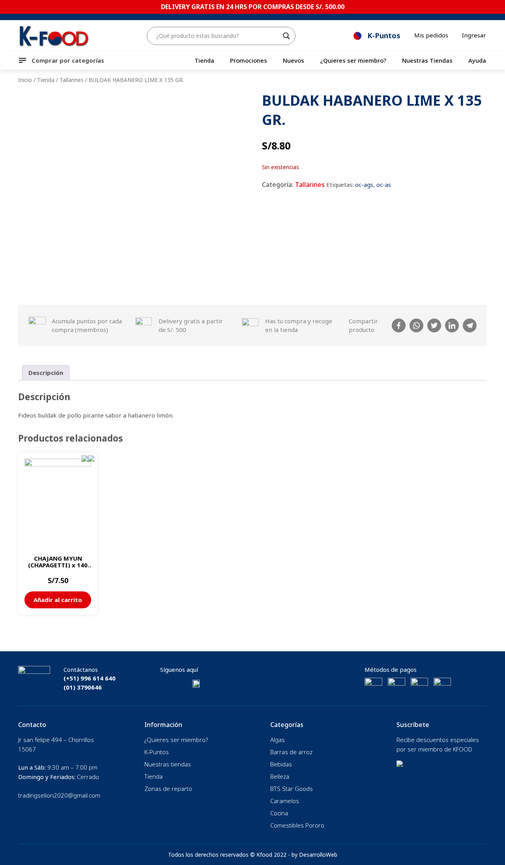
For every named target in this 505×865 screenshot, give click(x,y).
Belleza (279, 776)
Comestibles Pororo (297, 825)
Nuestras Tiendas (427, 60)
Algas (277, 740)
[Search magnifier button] (286, 35)
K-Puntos (156, 752)
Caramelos (284, 801)
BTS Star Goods (291, 788)
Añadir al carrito (58, 600)
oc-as (383, 184)
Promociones (248, 60)
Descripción (45, 373)
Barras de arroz (291, 752)
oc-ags (364, 184)
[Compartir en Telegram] (470, 325)
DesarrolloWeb (318, 854)
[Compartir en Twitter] (434, 325)
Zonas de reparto (168, 788)
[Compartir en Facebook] (399, 325)
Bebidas (281, 764)
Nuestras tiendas (167, 764)
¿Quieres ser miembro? (353, 60)
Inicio (25, 80)
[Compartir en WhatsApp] (416, 325)
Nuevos (293, 60)
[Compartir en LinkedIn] (452, 325)
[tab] (45, 373)
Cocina (279, 813)
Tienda (204, 60)
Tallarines (72, 80)
